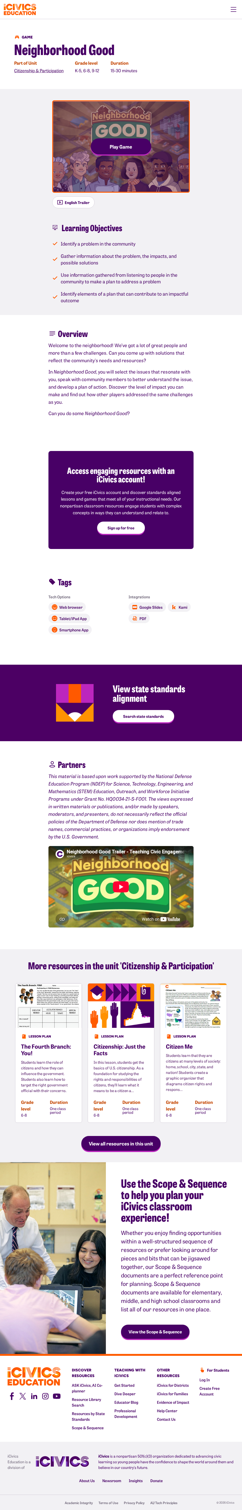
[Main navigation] (233, 9)
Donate (156, 1480)
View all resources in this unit (121, 1143)
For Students (218, 1370)
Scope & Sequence (88, 1427)
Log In (204, 1379)
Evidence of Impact (173, 1402)
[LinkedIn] (34, 1395)
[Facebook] (11, 1395)
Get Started (124, 1385)
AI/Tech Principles (163, 1502)
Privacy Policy (134, 1502)
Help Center (167, 1410)
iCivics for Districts (173, 1385)
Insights (136, 1480)
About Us (87, 1480)
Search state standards (143, 716)
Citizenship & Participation (39, 70)
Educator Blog (126, 1402)
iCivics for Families (172, 1393)
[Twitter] (22, 1395)
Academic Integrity (79, 1502)
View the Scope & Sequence (155, 1332)
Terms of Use (108, 1502)
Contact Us (166, 1419)
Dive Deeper (124, 1393)
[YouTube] (56, 1395)
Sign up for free (121, 527)
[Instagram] (45, 1395)
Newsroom (111, 1480)
